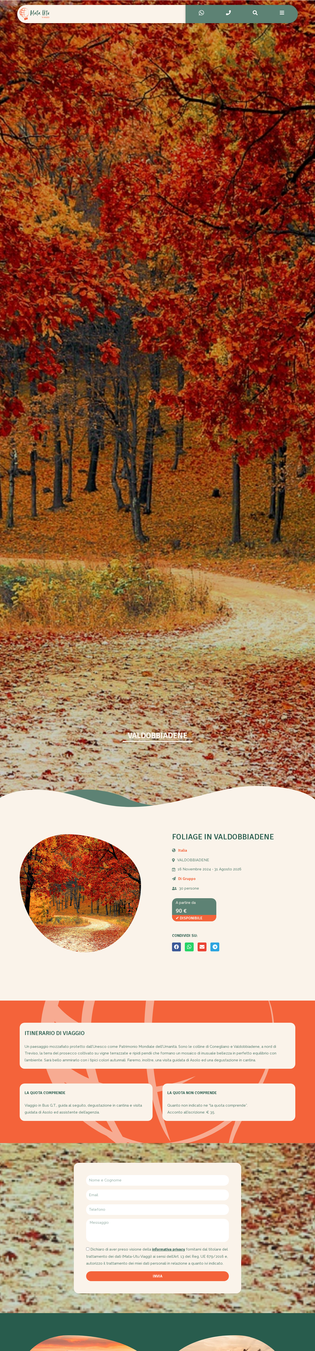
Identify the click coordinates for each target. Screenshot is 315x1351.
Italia (182, 850)
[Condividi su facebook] (176, 947)
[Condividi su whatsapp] (189, 947)
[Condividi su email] (202, 947)
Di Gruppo (187, 878)
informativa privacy (168, 1249)
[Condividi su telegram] (214, 947)
